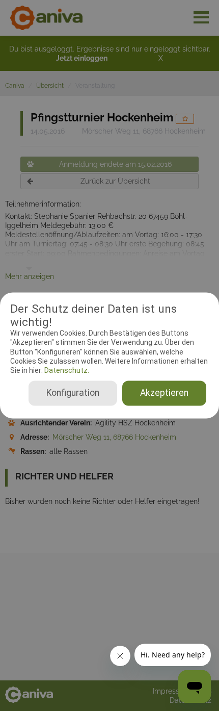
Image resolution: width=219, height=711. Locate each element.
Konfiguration (72, 393)
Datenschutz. (66, 370)
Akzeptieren (164, 393)
